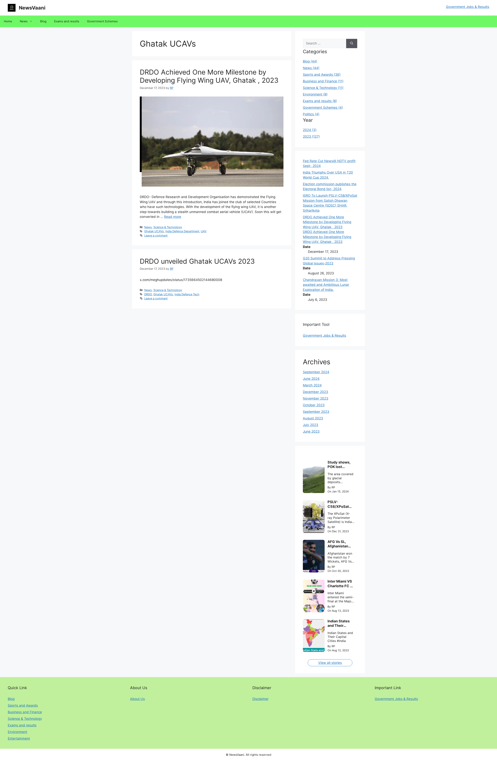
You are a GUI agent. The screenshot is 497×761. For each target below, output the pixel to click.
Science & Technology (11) (323, 88)
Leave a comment (156, 235)
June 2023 (311, 431)
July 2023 (310, 425)
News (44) (311, 68)
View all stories (330, 663)
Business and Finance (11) (323, 81)
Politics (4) (311, 114)
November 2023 (315, 398)
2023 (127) (311, 136)
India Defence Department (182, 231)
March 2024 (312, 385)
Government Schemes (102, 21)
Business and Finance (25, 712)
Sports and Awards (23, 705)
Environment (17, 732)
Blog (43, 21)
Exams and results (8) (320, 101)
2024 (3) (309, 130)
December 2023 (315, 392)
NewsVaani (32, 8)
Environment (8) (315, 94)
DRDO (148, 294)
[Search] (351, 43)
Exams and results (66, 21)
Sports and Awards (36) (322, 75)
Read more (172, 217)
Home (8, 21)
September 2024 (316, 372)
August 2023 (313, 418)
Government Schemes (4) (323, 108)
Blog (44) (310, 61)
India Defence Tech (187, 294)
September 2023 (316, 412)
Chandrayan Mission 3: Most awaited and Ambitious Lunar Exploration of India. (326, 285)
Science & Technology (167, 227)
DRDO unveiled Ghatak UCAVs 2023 (197, 261)
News (24, 21)
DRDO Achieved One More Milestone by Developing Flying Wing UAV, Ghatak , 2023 (209, 76)
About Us (137, 699)
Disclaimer (260, 699)
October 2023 (314, 405)
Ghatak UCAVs (154, 231)
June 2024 (311, 379)
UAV (204, 231)
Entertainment (19, 738)
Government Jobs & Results (467, 7)
